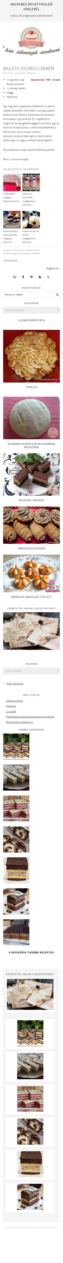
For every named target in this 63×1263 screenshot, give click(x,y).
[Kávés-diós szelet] (16, 944)
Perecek (31, 387)
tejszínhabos (24, 253)
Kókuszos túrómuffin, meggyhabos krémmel (28, 199)
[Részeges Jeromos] (31, 494)
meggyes (14, 253)
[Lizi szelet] (16, 820)
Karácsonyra (18, 250)
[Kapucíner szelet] (16, 913)
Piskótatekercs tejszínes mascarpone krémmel (30, 716)
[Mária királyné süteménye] (16, 882)
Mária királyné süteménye (19, 722)
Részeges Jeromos (31, 500)
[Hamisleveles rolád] (31, 543)
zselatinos (35, 253)
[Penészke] (16, 789)
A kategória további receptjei (31, 952)
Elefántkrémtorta (31, 320)
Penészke (11, 706)
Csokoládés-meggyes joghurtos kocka (11, 197)
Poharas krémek (32, 250)
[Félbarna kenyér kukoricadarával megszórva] (31, 438)
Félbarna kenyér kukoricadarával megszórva (31, 445)
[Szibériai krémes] (16, 758)
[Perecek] (31, 381)
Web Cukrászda (31, 39)
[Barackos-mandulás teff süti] (31, 591)
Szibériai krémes (14, 700)
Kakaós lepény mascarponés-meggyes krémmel (10, 236)
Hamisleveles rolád (31, 548)
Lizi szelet (11, 711)
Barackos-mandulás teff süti (31, 597)
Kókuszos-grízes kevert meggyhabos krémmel (30, 236)
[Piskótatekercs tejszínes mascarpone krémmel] (16, 851)
